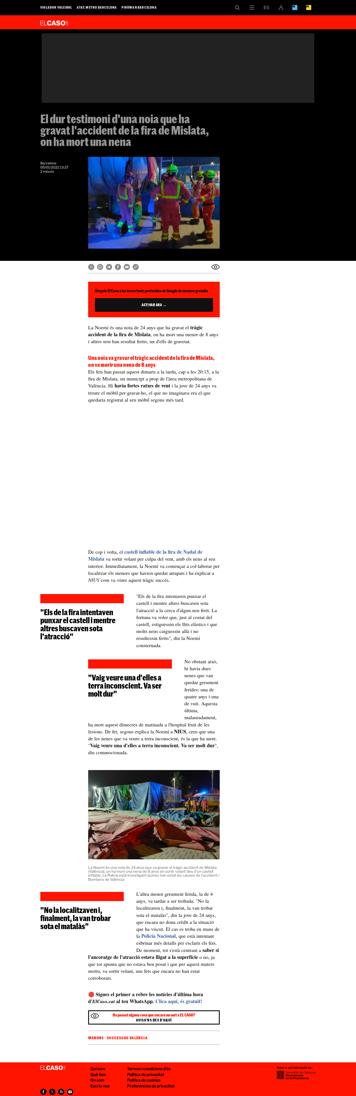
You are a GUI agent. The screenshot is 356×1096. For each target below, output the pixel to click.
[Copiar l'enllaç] (136, 267)
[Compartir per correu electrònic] (127, 267)
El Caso (54, 22)
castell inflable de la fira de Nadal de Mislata (145, 555)
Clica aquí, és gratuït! (178, 1001)
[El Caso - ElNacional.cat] (52, 1067)
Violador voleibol (56, 7)
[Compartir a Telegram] (109, 267)
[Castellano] (266, 7)
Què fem (98, 1074)
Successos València (127, 1038)
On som (97, 1080)
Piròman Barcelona (139, 7)
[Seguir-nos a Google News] (70, 1092)
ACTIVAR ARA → (154, 305)
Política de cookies (143, 1080)
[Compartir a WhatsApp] (100, 267)
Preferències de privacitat (151, 1085)
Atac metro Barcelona (97, 7)
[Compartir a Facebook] (118, 267)
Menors (96, 1038)
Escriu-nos (100, 1085)
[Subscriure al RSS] (61, 1092)
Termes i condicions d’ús (148, 1068)
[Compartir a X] (91, 267)
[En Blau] (295, 7)
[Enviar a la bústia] (215, 267)
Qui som (97, 1068)
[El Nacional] (309, 7)
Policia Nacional (158, 935)
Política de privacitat (145, 1074)
